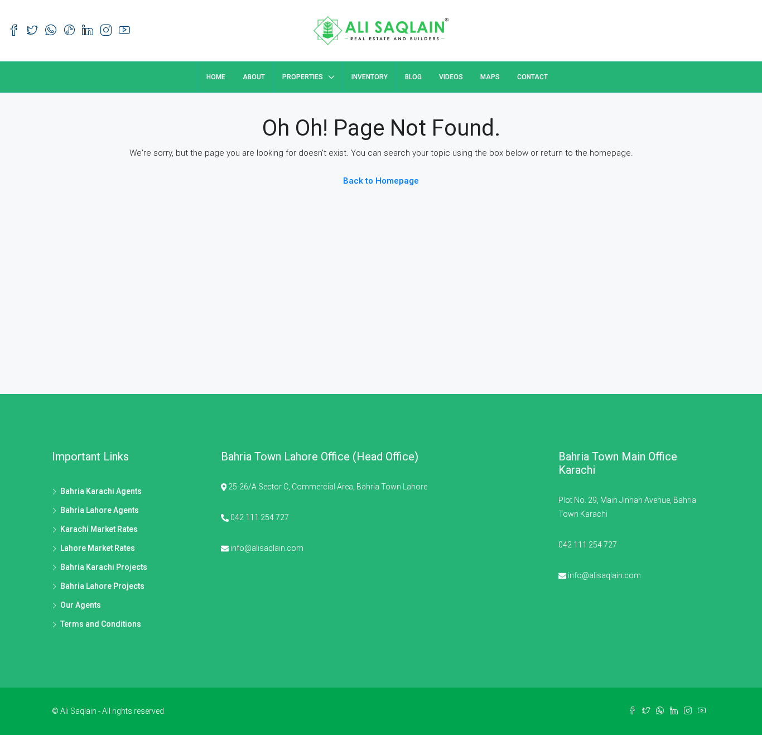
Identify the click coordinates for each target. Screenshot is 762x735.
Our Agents (80, 605)
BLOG (413, 77)
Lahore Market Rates (97, 548)
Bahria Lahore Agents (99, 510)
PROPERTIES (302, 77)
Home (215, 77)
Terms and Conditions (100, 623)
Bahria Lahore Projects (102, 586)
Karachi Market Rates (99, 529)
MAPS (490, 77)
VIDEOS (451, 77)
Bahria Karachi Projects (103, 567)
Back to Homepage (381, 181)
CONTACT (532, 77)
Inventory (369, 77)
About (254, 77)
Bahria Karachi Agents (101, 491)
